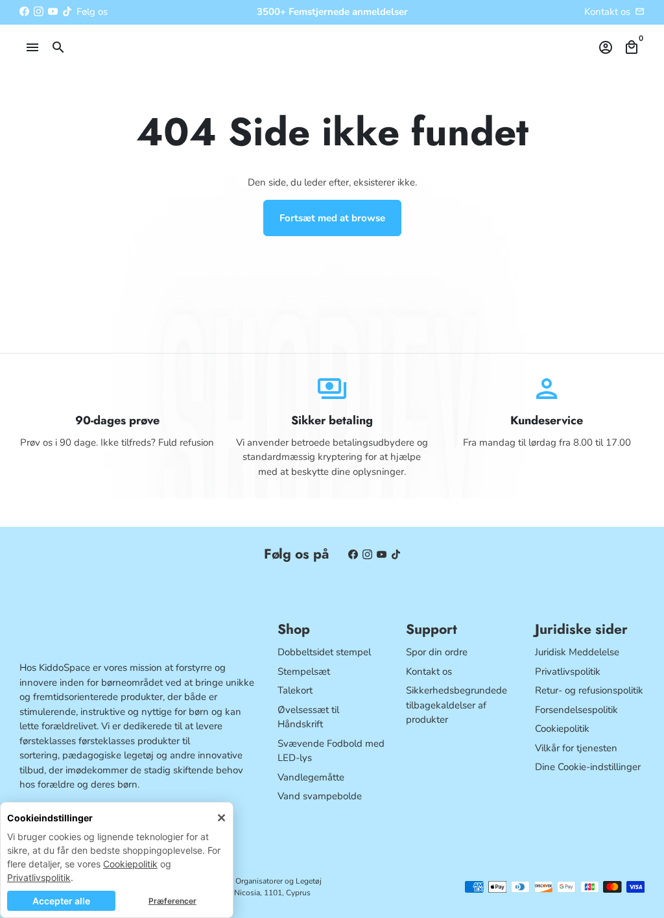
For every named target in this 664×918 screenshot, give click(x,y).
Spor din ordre (437, 652)
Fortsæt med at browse (332, 217)
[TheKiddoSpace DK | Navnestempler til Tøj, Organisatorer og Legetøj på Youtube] (53, 11)
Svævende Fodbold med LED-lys (331, 751)
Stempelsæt (304, 671)
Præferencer (172, 901)
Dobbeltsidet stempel (324, 652)
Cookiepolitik (130, 863)
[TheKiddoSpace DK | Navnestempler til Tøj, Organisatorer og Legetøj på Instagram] (38, 11)
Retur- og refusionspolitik (589, 690)
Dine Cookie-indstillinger (588, 766)
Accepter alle (61, 900)
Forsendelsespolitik (576, 709)
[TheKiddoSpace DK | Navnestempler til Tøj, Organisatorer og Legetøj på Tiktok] (67, 11)
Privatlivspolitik (39, 877)
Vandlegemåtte (311, 777)
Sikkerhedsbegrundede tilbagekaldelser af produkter (456, 705)
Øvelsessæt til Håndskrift (308, 717)
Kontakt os (607, 11)
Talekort (295, 690)
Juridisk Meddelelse (577, 652)
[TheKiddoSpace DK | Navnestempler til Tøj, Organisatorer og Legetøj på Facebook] (24, 11)
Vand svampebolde (320, 796)
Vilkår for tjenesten (576, 748)
